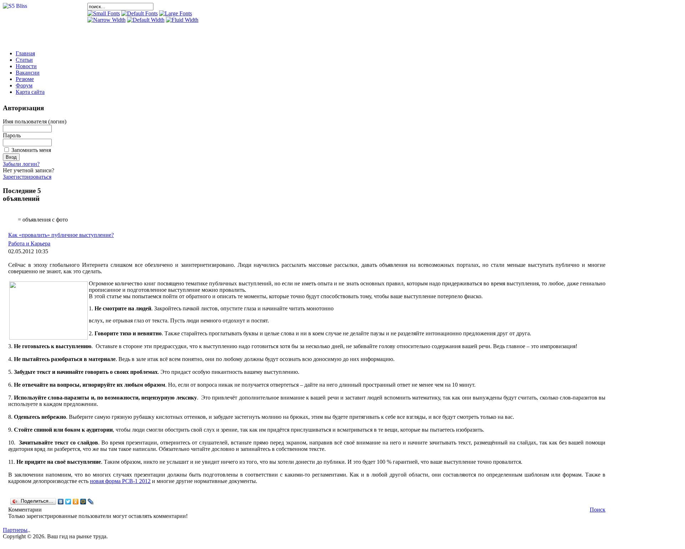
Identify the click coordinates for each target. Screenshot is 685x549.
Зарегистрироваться (27, 177)
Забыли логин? (21, 164)
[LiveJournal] (91, 501)
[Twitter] (68, 501)
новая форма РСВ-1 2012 (120, 481)
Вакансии (28, 73)
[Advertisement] (170, 34)
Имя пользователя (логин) (34, 121)
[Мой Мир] (83, 501)
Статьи (24, 60)
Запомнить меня (31, 150)
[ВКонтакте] (61, 501)
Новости (26, 66)
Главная (25, 53)
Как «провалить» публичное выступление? (61, 235)
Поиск (597, 510)
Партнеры (15, 530)
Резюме (25, 79)
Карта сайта (30, 92)
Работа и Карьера (29, 243)
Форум (24, 85)
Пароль (12, 135)
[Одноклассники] (76, 501)
